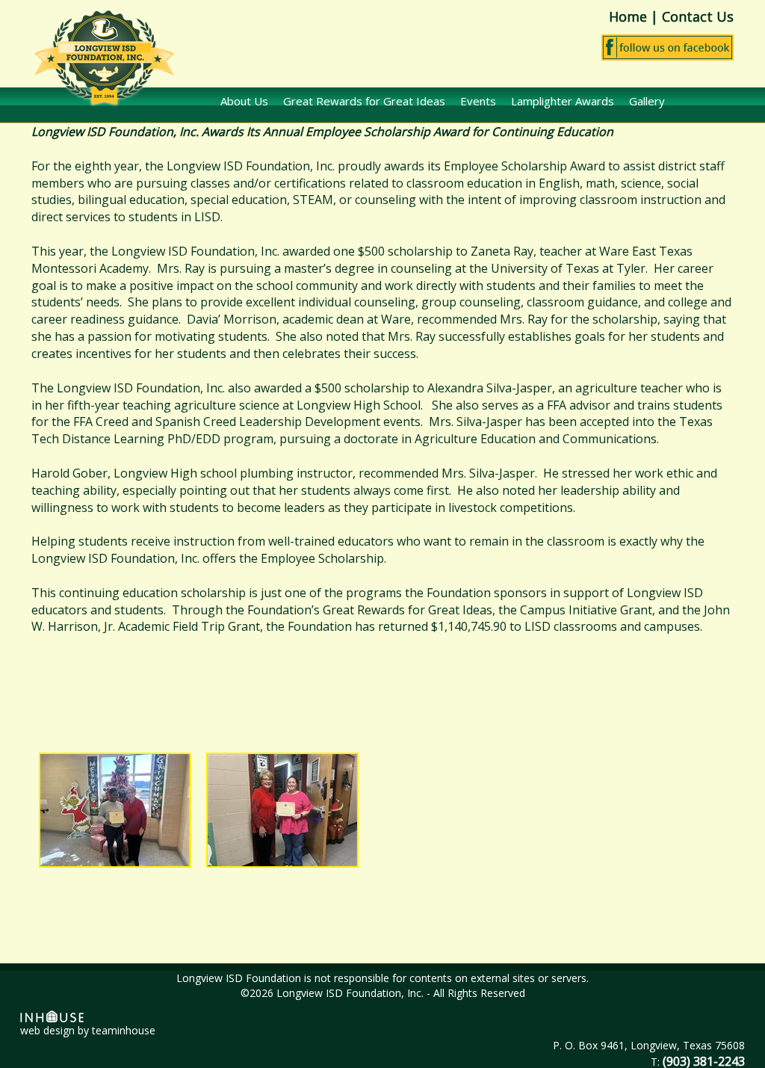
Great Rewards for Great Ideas (364, 100)
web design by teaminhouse (87, 1030)
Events (478, 100)
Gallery (647, 100)
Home (628, 16)
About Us (244, 100)
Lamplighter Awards (562, 100)
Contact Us (698, 16)
